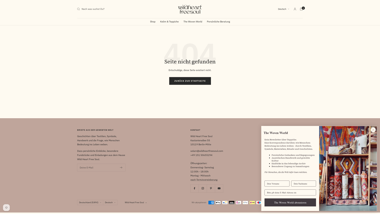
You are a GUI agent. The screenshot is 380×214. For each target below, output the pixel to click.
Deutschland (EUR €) (88, 202)
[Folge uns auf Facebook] (194, 188)
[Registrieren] (121, 167)
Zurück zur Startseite (190, 81)
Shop (152, 21)
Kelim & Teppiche (169, 21)
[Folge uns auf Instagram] (203, 188)
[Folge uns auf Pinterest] (211, 188)
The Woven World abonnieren (290, 202)
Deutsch (282, 9)
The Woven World (192, 21)
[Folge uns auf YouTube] (219, 188)
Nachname (296, 178)
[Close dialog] (373, 129)
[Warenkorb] (301, 9)
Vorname (269, 178)
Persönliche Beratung (218, 21)
